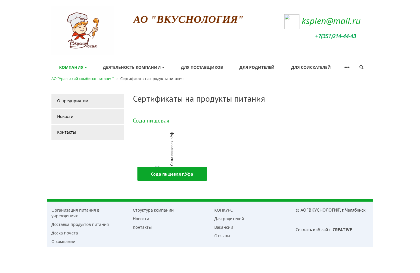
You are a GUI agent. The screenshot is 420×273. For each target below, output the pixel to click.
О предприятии (72, 100)
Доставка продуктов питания (80, 224)
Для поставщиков (202, 67)
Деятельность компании (132, 67)
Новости (65, 116)
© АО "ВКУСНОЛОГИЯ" (318, 210)
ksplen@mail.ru (331, 21)
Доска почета (64, 233)
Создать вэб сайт (313, 229)
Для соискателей (311, 67)
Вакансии (223, 227)
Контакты (66, 132)
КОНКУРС (223, 210)
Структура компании (153, 210)
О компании (63, 241)
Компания (71, 67)
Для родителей (257, 67)
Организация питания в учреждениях (75, 212)
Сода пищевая (151, 120)
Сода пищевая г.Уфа (172, 174)
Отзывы (222, 235)
